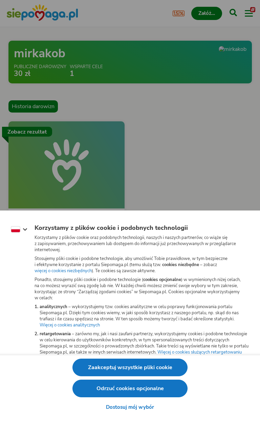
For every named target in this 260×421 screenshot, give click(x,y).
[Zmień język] (19, 229)
